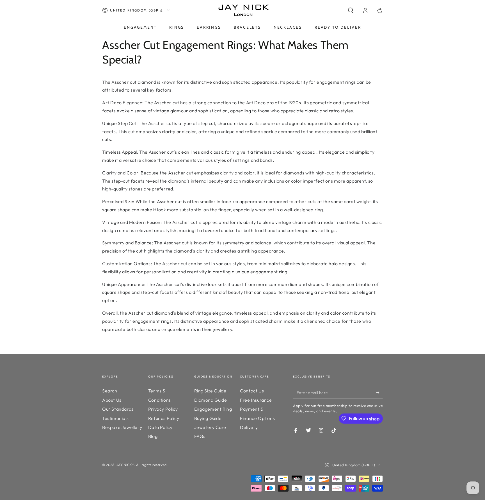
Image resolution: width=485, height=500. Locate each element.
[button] (350, 10)
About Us (112, 400)
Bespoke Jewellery (122, 427)
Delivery (249, 427)
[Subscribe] (379, 392)
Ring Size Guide (210, 391)
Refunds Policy (163, 418)
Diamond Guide (210, 400)
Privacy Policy (163, 409)
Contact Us (252, 391)
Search (109, 391)
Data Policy (160, 427)
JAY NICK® (125, 465)
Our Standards (118, 409)
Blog (152, 436)
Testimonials (115, 418)
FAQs (199, 436)
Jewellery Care (210, 427)
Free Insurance (256, 400)
